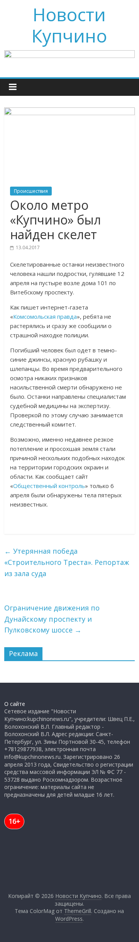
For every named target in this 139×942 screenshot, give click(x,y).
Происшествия (31, 191)
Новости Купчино (69, 25)
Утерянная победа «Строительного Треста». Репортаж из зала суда (66, 562)
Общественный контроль (49, 486)
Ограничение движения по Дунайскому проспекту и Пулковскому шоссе (52, 619)
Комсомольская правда (45, 316)
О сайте (14, 703)
